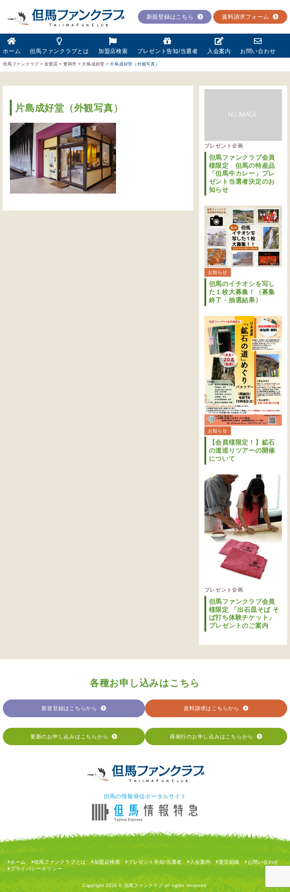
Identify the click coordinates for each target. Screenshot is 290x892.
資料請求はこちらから (211, 708)
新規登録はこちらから (69, 708)
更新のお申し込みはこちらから (69, 736)
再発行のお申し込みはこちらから (211, 736)
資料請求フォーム (245, 17)
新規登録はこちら (170, 17)
